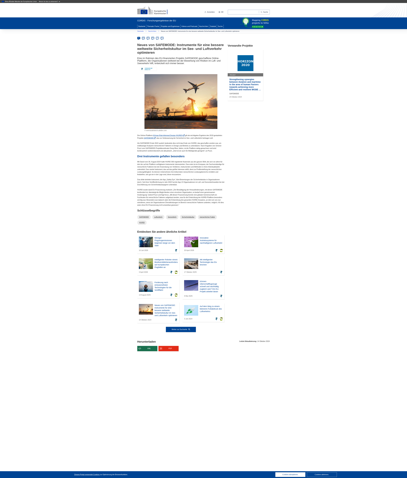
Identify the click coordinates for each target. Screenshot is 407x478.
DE (139, 38)
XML (149, 348)
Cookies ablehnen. (322, 474)
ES (148, 38)
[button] (221, 12)
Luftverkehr (158, 217)
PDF (170, 348)
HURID (142, 222)
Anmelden (211, 12)
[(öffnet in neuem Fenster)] (154, 10)
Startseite (141, 26)
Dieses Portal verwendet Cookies (87, 474)
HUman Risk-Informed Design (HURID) (168, 135)
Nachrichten (203, 26)
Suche (220, 26)
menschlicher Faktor (207, 217)
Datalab (213, 26)
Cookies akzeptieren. (290, 474)
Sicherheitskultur (188, 217)
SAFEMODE (149, 138)
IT (157, 38)
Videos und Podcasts (189, 26)
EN (143, 38)
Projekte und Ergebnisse (170, 26)
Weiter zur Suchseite (180, 329)
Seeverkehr (172, 217)
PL (162, 38)
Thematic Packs (153, 26)
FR (153, 38)
